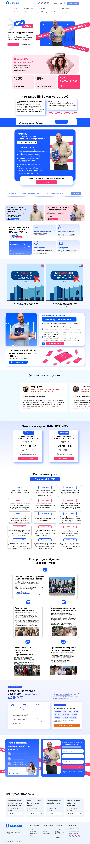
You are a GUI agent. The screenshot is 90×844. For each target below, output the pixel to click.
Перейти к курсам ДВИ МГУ (66, 725)
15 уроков (27, 441)
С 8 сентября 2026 (33, 808)
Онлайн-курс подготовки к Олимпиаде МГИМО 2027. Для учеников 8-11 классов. (54, 802)
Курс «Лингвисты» (47, 833)
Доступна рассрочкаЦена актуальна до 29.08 (64, 453)
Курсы (15, 8)
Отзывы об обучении (57, 836)
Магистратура (54, 8)
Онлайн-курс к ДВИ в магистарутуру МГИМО (64, 437)
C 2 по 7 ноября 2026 (14, 808)
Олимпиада (42, 8)
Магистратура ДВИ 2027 (20, 32)
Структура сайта (73, 833)
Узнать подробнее (26, 44)
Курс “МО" (45, 831)
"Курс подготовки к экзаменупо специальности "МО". (58, 208)
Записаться (13, 44)
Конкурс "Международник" (59, 832)
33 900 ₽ (28, 445)
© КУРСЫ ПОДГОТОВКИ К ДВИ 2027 (15, 841)
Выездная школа (28, 8)
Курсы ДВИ (57, 833)
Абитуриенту (33, 829)
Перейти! (54, 219)
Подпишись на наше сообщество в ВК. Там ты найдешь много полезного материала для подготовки (15, 215)
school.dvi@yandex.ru (74, 831)
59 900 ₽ (64, 445)
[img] (39, 3)
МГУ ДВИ (16, 11)
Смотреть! (15, 219)
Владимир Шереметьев (63, 694)
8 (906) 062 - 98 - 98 (74, 829)
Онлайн (10, 810)
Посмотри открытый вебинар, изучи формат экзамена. (16, 209)
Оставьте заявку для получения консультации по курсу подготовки (37, 193)
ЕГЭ (55, 11)
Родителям (27, 11)
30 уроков (64, 441)
